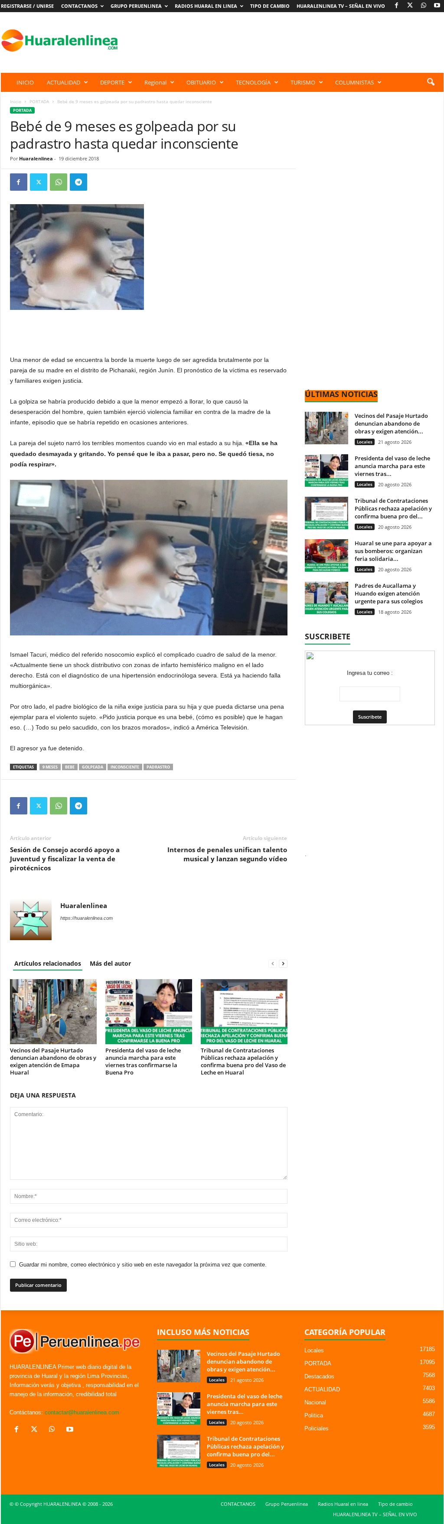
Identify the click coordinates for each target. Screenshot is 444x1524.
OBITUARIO (201, 82)
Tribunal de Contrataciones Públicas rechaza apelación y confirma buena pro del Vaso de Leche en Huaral (243, 1061)
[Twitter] (38, 182)
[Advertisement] (286, 40)
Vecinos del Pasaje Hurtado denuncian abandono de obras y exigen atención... (391, 423)
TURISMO (303, 82)
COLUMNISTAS (354, 82)
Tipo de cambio (270, 6)
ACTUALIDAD (63, 82)
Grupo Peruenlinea (136, 6)
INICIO (25, 82)
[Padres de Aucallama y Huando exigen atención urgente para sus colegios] (326, 598)
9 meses (50, 767)
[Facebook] (397, 6)
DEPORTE (112, 82)
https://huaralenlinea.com (86, 918)
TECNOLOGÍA (253, 82)
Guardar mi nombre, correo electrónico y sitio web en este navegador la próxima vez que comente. (143, 1264)
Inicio (15, 101)
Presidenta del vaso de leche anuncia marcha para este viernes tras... (392, 466)
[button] (430, 82)
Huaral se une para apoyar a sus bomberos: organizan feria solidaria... (393, 551)
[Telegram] (78, 182)
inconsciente (125, 767)
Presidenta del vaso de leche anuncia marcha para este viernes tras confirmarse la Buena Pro (143, 1061)
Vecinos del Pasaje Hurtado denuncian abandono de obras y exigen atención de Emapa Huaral (53, 1061)
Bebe (70, 767)
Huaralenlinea (36, 158)
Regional (155, 82)
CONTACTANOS (79, 6)
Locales (364, 442)
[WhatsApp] (423, 6)
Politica (313, 1415)
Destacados (319, 1376)
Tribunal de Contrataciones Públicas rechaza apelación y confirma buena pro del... (393, 508)
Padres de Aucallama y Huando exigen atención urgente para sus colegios (389, 593)
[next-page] (283, 963)
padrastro (158, 767)
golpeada (92, 767)
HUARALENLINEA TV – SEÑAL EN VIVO (341, 6)
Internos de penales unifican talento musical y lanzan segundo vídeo (227, 854)
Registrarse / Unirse (27, 6)
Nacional (315, 1402)
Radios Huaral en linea (206, 6)
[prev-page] (272, 963)
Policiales (316, 1428)
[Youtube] (437, 6)
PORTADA (39, 101)
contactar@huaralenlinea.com (82, 1412)
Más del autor (110, 963)
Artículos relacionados (47, 963)
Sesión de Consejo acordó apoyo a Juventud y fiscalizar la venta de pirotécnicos (65, 858)
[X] (410, 6)
